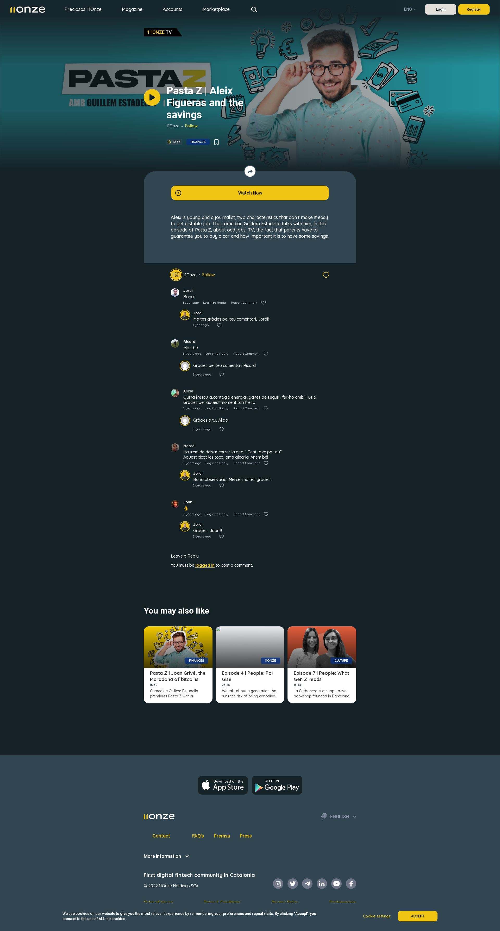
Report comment (244, 302)
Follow (191, 125)
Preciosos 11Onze (83, 9)
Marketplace (216, 9)
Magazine (132, 9)
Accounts (172, 9)
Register (474, 9)
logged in (205, 565)
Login (441, 9)
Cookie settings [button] (376, 916)
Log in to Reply (214, 302)
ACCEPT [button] (417, 916)
